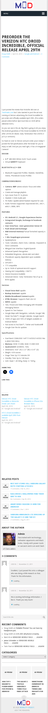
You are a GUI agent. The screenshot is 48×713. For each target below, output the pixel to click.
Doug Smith (6, 54)
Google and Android (31, 54)
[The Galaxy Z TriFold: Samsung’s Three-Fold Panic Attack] (24, 672)
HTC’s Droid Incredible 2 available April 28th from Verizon (11, 415)
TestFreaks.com (7, 112)
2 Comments (14, 520)
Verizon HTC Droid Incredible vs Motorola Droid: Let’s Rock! (10, 401)
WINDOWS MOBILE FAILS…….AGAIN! (27, 637)
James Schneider (10, 641)
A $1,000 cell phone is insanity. (27, 634)
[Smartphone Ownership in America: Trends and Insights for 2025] (39, 672)
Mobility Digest (27, 707)
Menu (5, 14)
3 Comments (14, 509)
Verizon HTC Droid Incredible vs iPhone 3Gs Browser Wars (33, 401)
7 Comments (14, 489)
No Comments (15, 499)
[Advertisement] (25, 22)
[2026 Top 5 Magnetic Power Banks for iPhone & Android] (9, 672)
